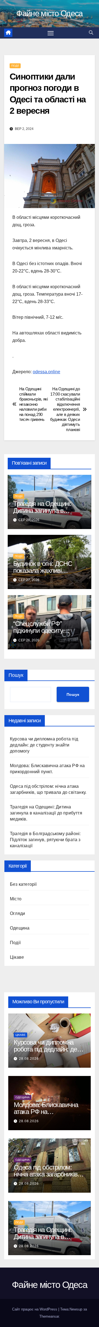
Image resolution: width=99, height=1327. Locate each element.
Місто (15, 899)
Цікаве (17, 957)
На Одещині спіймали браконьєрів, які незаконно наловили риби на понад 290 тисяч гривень (33, 404)
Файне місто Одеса (49, 13)
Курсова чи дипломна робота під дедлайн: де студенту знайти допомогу (44, 745)
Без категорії (23, 884)
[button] (91, 32)
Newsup (76, 1309)
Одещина (19, 928)
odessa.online (46, 371)
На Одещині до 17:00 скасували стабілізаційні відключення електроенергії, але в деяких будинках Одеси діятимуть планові (65, 409)
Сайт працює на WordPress (35, 1309)
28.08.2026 (29, 1059)
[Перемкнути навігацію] (51, 33)
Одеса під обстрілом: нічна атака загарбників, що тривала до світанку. (46, 1174)
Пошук (16, 675)
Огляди (17, 913)
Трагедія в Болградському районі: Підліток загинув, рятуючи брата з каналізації (45, 839)
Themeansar (49, 1316)
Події (15, 65)
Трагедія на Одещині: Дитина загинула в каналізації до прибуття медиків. (46, 813)
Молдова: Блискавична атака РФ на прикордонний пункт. (46, 1111)
